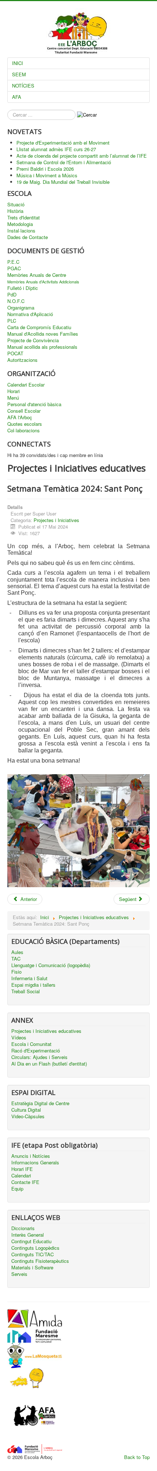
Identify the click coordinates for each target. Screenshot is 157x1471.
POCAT (15, 353)
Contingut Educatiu (31, 1241)
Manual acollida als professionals (42, 347)
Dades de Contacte (27, 237)
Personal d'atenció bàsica (34, 404)
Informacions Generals (35, 1162)
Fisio (16, 972)
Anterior (28, 899)
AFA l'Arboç (19, 417)
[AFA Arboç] (34, 1416)
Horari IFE (22, 1169)
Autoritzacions (22, 360)
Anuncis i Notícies (30, 1156)
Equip (17, 1188)
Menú (13, 398)
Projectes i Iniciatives (56, 520)
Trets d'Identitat (23, 217)
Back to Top (137, 1457)
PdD (11, 294)
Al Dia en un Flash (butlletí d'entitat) (49, 1063)
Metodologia (20, 224)
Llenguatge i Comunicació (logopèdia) (50, 965)
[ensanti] (25, 1378)
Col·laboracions (23, 430)
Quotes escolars (24, 424)
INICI (17, 63)
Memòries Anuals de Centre (36, 275)
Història (15, 211)
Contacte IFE (25, 1182)
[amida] (34, 1317)
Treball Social (25, 991)
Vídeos (18, 1037)
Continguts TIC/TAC (32, 1254)
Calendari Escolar (26, 384)
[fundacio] (34, 1334)
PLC (11, 321)
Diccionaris (23, 1228)
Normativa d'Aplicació (30, 314)
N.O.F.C (15, 301)
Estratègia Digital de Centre (40, 1103)
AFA (16, 96)
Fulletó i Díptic (22, 288)
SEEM (19, 74)
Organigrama (20, 307)
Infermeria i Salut (29, 978)
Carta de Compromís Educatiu (39, 327)
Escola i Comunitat (31, 1044)
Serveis (19, 1274)
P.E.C (13, 262)
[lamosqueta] (34, 1354)
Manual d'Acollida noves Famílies (42, 334)
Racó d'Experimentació (35, 1050)
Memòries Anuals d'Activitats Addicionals (43, 281)
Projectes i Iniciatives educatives (46, 1031)
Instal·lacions (21, 230)
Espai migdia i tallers (33, 985)
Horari (13, 391)
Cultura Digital (26, 1110)
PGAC (14, 268)
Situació (15, 204)
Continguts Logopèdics (35, 1248)
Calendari (21, 1175)
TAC (15, 958)
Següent (128, 899)
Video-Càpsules (28, 1116)
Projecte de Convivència (33, 340)
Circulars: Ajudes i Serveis (39, 1057)
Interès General (27, 1235)
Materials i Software (32, 1267)
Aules (17, 952)
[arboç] (34, 1448)
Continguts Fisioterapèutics (40, 1261)
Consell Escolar (24, 411)
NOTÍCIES (23, 85)
